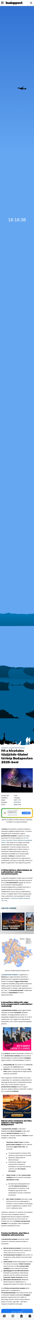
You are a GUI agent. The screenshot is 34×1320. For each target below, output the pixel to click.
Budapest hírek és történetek (17, 748)
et (10, 974)
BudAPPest (14, 3)
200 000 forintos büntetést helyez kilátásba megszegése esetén (16, 840)
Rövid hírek (17, 802)
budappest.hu (4, 748)
